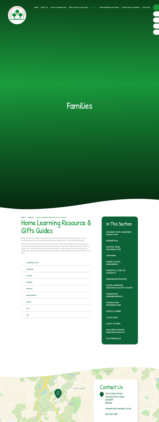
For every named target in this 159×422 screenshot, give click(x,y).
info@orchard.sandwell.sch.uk (118, 408)
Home (23, 217)
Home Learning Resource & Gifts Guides (51, 217)
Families (31, 217)
